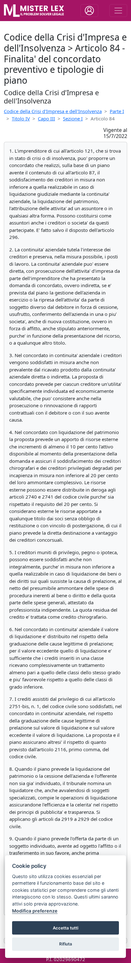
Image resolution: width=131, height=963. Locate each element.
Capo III (46, 118)
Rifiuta (65, 943)
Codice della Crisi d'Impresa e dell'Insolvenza (53, 111)
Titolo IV (21, 118)
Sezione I (73, 118)
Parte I (117, 111)
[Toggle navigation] (89, 10)
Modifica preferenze (35, 910)
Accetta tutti (65, 927)
